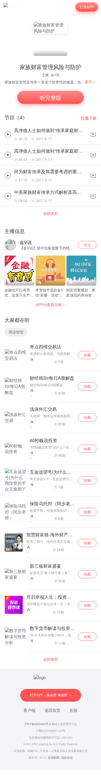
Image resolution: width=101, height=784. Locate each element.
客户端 (29, 710)
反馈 (73, 710)
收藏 (87, 354)
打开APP (87, 7)
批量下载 (89, 118)
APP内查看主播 (48, 304)
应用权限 (53, 757)
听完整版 (50, 97)
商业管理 (16, 332)
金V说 (54, 74)
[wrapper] (50, 392)
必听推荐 (50, 659)
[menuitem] (91, 81)
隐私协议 (67, 757)
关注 (87, 244)
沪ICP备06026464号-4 (37, 724)
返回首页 (52, 710)
